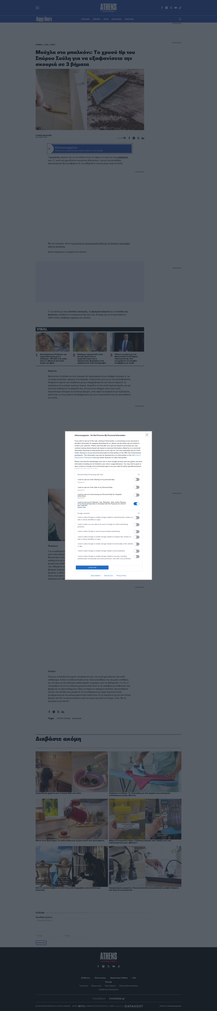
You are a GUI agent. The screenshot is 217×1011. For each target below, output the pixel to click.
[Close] (147, 435)
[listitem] (108, 474)
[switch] (136, 479)
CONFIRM (92, 567)
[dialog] (108, 505)
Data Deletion (96, 575)
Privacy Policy (121, 575)
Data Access (108, 575)
